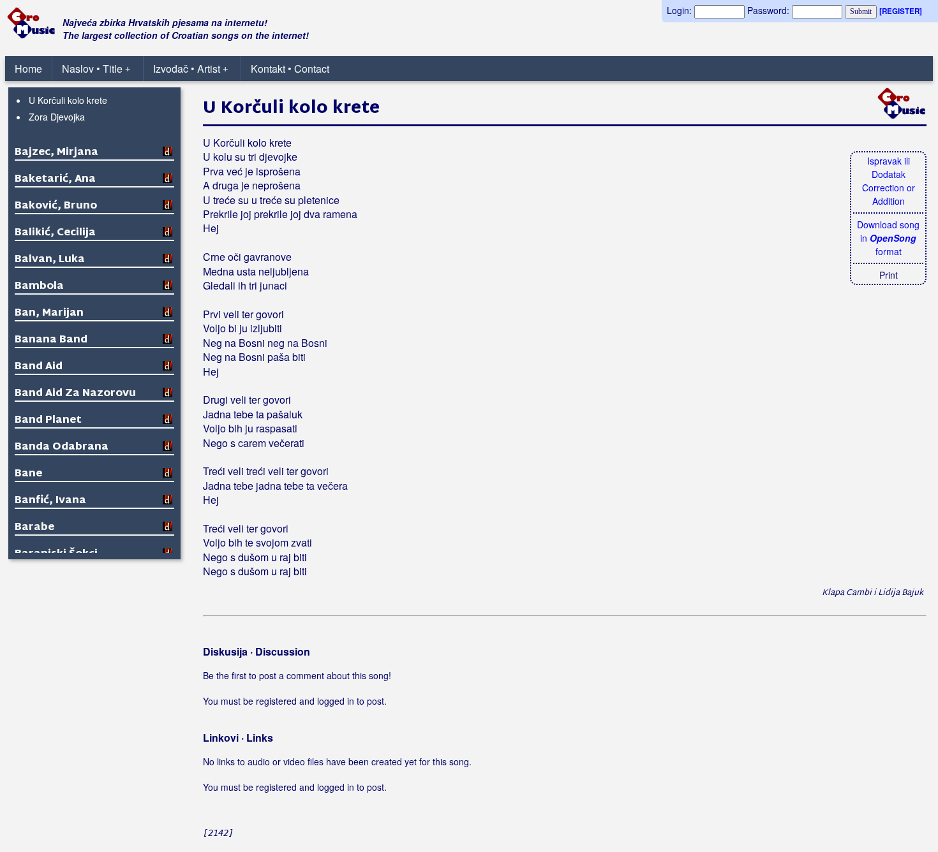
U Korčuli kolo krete (68, 100)
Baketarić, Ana (55, 179)
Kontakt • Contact (290, 68)
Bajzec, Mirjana (56, 152)
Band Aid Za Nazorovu (75, 394)
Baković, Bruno (56, 206)
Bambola (39, 286)
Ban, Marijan (49, 313)
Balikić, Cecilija (55, 233)
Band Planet (48, 420)
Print (888, 274)
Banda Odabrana (61, 447)
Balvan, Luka (50, 260)
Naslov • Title (96, 68)
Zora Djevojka (57, 116)
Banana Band (51, 340)
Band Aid (39, 367)
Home (28, 68)
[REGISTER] (900, 11)
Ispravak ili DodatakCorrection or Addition (888, 180)
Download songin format (888, 238)
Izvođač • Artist (190, 68)
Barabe (34, 527)
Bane (28, 474)
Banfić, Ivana (50, 501)
